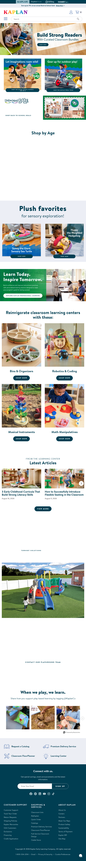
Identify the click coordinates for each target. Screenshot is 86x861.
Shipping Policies (10, 821)
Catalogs (34, 823)
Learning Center (59, 756)
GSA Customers (10, 828)
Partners (61, 817)
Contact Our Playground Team (43, 662)
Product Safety (64, 824)
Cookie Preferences (62, 854)
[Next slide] (81, 483)
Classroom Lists (37, 812)
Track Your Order (10, 813)
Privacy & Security (45, 854)
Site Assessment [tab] (55, 550)
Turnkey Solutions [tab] (31, 550)
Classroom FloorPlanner (23, 756)
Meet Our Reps (64, 821)
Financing (8, 835)
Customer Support (11, 810)
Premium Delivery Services (41, 826)
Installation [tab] (68, 556)
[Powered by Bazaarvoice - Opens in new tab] (71, 732)
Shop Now (59, 5)
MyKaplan (35, 816)
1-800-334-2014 (22, 854)
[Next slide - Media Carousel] (82, 718)
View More (44, 509)
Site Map (61, 838)
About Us (62, 810)
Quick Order (36, 819)
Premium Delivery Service (63, 746)
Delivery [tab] (51, 556)
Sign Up (60, 786)
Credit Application (11, 838)
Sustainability (63, 828)
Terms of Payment (65, 831)
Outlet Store (36, 840)
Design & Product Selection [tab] (26, 556)
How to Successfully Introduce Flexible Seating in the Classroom (64, 493)
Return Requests (10, 817)
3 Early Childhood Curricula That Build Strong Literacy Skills (21, 493)
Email (33, 854)
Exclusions (8, 831)
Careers (61, 813)
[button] (67, 2)
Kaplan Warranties (11, 824)
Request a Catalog (20, 746)
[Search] (78, 19)
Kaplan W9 (62, 835)
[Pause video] (47, 115)
